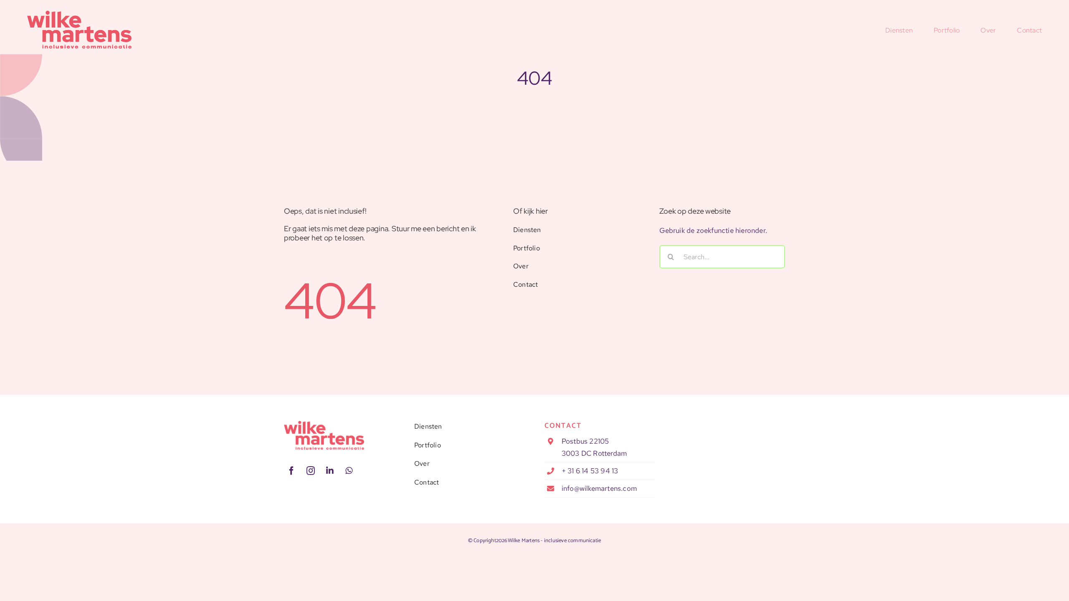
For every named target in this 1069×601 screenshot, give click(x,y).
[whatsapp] (349, 470)
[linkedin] (329, 470)
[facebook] (291, 470)
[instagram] (310, 470)
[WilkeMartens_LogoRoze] (324, 424)
